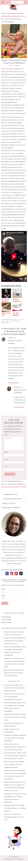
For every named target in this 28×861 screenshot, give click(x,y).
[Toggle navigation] (3, 2)
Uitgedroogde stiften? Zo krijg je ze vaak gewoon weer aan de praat (15, 717)
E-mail (6, 459)
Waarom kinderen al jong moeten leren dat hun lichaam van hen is (14, 640)
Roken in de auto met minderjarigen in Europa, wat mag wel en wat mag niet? (14, 747)
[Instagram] (11, 573)
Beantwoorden (13, 383)
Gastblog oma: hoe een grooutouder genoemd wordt (13, 496)
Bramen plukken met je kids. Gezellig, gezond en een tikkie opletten (15, 808)
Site (5, 466)
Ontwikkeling (5, 322)
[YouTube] (16, 573)
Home (3, 13)
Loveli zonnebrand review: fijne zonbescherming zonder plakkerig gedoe (14, 688)
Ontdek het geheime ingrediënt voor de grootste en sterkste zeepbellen (15, 738)
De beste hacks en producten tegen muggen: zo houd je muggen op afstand (14, 764)
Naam (6, 452)
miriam (15, 319)
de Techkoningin (18, 859)
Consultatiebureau (15, 321)
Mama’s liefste (6, 622)
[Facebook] (7, 573)
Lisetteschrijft (6, 620)
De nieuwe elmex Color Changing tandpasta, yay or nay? (14, 817)
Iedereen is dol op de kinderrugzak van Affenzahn (11, 505)
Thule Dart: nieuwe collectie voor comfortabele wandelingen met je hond (14, 696)
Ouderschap (11, 13)
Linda (10, 337)
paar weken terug (10, 69)
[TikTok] (21, 573)
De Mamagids (6, 617)
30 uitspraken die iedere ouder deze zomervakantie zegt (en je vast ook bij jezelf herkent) (15, 755)
